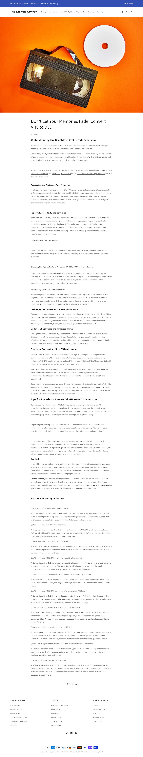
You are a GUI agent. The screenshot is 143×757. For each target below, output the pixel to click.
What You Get (15, 713)
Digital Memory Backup (18, 721)
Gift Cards (13, 725)
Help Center (55, 709)
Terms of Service (98, 717)
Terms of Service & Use (63, 752)
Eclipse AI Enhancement (18, 717)
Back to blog (73, 684)
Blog (94, 713)
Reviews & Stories (99, 709)
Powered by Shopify (98, 752)
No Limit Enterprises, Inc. (50, 752)
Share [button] (36, 135)
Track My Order (56, 721)
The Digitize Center (87, 752)
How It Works (15, 705)
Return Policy (56, 717)
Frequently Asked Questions (61, 705)
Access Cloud (56, 725)
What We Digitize (16, 709)
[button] (122, 11)
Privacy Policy (97, 721)
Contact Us (55, 713)
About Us (96, 705)
